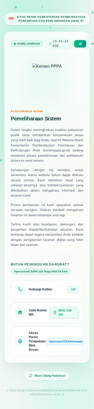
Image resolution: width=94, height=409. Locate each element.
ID (80, 43)
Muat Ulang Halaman (49, 376)
